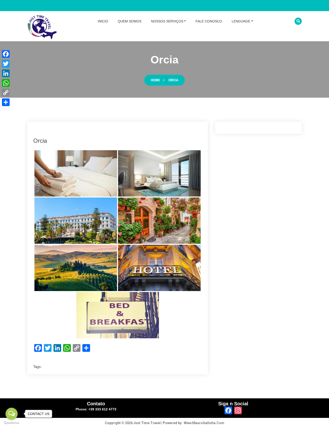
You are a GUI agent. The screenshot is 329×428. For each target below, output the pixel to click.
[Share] (6, 102)
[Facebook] (6, 54)
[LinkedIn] (6, 73)
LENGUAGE (241, 21)
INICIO (103, 21)
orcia (173, 80)
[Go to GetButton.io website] (11, 423)
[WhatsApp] (6, 83)
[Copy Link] (6, 92)
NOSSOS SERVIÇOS (167, 21)
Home (155, 80)
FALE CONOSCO (209, 21)
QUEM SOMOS (129, 21)
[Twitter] (6, 63)
